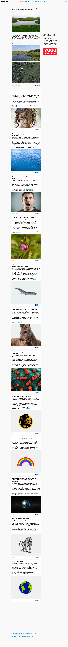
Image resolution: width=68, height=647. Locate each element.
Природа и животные (16, 85)
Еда (13, 260)
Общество (14, 129)
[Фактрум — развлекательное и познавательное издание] (4, 1)
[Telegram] (36, 85)
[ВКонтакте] (37, 85)
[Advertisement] (18, 610)
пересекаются (14, 35)
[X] (35, 85)
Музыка (13, 433)
